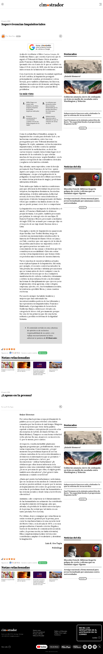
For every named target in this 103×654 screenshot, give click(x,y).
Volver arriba (4, 647)
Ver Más (17, 36)
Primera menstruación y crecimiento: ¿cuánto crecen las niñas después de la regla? (32, 120)
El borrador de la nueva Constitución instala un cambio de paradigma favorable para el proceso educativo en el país (39, 372)
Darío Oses (12, 36)
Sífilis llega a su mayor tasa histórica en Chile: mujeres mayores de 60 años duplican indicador (32, 106)
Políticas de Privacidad (38, 635)
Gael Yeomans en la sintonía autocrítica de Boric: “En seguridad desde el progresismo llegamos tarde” (82, 122)
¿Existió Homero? (72, 76)
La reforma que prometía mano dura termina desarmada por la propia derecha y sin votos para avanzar (51, 107)
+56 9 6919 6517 (5, 636)
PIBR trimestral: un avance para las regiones (23, 370)
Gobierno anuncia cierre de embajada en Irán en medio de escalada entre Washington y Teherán (82, 99)
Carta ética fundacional (39, 632)
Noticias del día (72, 166)
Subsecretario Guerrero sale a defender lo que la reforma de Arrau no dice (52, 119)
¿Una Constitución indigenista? (53, 370)
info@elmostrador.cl (14, 636)
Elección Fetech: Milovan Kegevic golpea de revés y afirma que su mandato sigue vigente (80, 191)
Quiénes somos (37, 630)
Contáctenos (57, 634)
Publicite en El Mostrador (60, 631)
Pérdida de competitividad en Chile (7, 370)
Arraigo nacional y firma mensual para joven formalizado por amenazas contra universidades (81, 200)
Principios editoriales (38, 633)
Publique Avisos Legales (60, 633)
